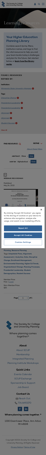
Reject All (23, 228)
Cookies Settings (23, 242)
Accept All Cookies (23, 235)
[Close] (41, 209)
